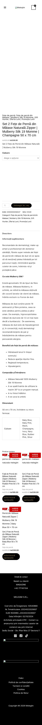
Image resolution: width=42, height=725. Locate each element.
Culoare (6, 153)
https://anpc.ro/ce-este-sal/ (21, 674)
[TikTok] (26, 636)
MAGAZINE (21, 584)
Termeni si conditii (21, 686)
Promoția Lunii (28, 119)
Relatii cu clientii (21, 581)
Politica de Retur (21, 693)
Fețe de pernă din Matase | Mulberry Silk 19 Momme (17, 116)
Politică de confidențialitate (21, 682)
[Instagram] (15, 636)
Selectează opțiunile (9, 498)
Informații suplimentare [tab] (13, 239)
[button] (39, 7)
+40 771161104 (21, 588)
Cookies (21, 689)
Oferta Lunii (15, 119)
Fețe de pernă (8, 115)
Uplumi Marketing (21, 716)
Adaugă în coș (21, 205)
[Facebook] (21, 636)
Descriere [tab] (7, 233)
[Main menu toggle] (5, 7)
